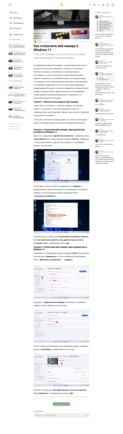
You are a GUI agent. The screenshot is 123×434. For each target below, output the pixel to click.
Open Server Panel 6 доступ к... (106, 152)
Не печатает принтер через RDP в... (106, 17)
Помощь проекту (13, 129)
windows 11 (69, 396)
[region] (17, 221)
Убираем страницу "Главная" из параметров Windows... (106, 74)
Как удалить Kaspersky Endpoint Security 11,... (105, 110)
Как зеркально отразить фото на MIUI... (106, 141)
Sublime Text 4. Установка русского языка (19, 110)
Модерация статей (14, 126)
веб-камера (37, 399)
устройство (60, 396)
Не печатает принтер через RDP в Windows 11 (19, 96)
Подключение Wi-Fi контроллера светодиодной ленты (19, 103)
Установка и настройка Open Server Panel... (106, 120)
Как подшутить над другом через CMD (19, 46)
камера (36, 396)
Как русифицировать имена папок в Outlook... (106, 131)
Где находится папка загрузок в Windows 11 (19, 54)
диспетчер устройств (80, 396)
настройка (51, 396)
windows (43, 396)
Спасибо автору (60, 404)
